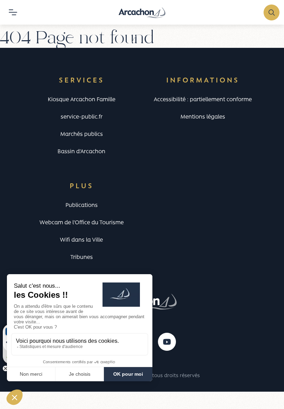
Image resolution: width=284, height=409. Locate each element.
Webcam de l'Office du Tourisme (81, 223)
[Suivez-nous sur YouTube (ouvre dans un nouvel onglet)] (167, 342)
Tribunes (81, 257)
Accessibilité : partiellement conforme (203, 100)
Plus (82, 186)
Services (81, 80)
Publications (81, 205)
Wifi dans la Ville (81, 240)
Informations (202, 80)
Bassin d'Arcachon (81, 152)
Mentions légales (202, 117)
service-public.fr (82, 117)
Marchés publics (81, 134)
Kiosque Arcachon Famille (81, 100)
